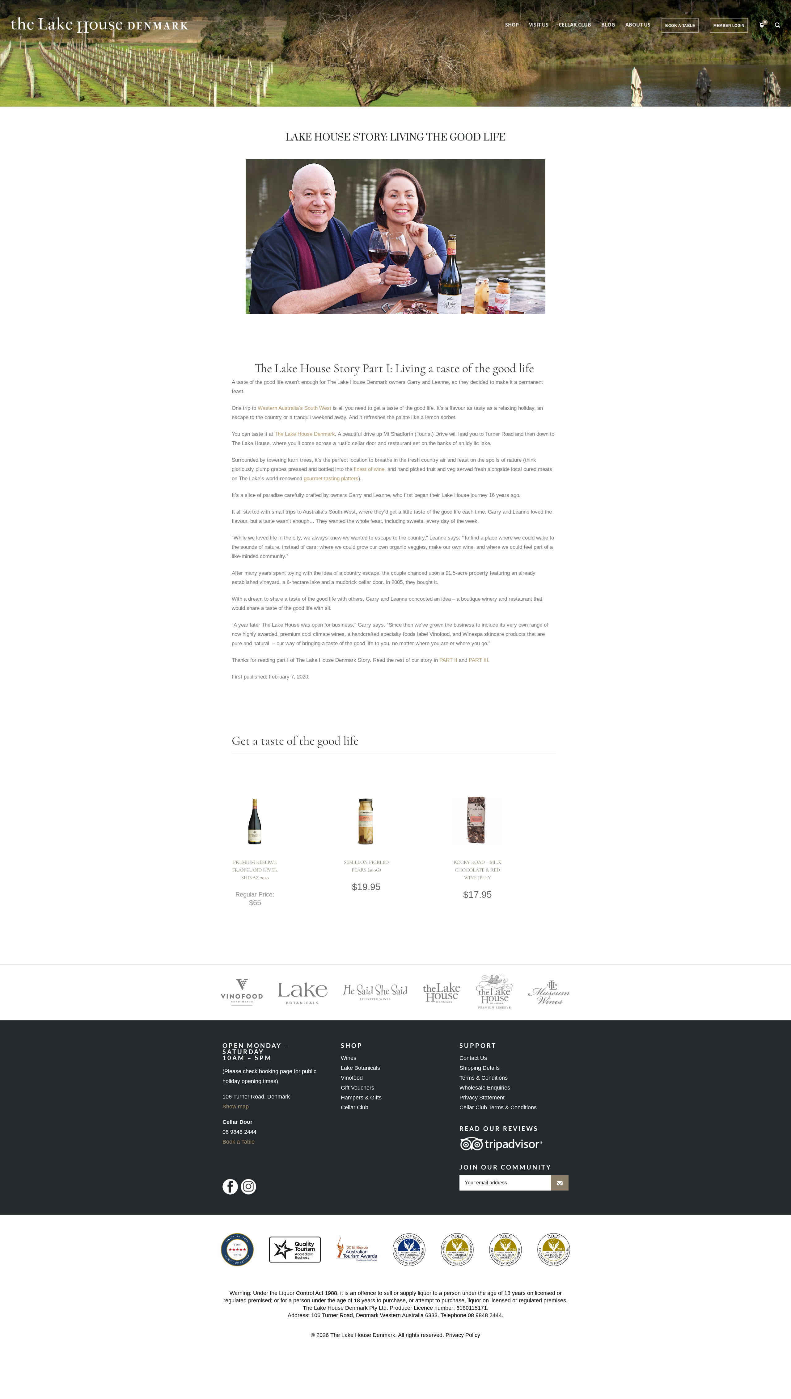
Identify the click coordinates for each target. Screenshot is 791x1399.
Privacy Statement (482, 1097)
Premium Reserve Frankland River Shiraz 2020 (254, 870)
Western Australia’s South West (294, 408)
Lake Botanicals (360, 1068)
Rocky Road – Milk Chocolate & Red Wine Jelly (477, 870)
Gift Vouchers (357, 1088)
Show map (235, 1106)
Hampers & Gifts (361, 1097)
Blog (608, 24)
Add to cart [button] (243, 835)
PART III (478, 660)
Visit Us (538, 24)
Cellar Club (575, 24)
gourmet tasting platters (331, 478)
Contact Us (473, 1058)
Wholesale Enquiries (484, 1088)
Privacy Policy (463, 1335)
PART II (448, 660)
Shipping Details (479, 1068)
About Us (637, 24)
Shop (512, 24)
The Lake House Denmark (305, 434)
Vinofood (352, 1078)
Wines (348, 1058)
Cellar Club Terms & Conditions (498, 1107)
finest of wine (369, 469)
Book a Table (238, 1142)
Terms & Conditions (483, 1078)
